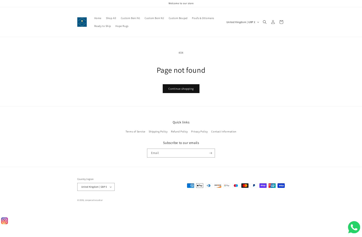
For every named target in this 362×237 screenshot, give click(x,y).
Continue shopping (181, 88)
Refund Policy (179, 131)
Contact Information (223, 131)
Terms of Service (135, 131)
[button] (265, 22)
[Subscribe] (210, 153)
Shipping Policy (158, 131)
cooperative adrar (94, 200)
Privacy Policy (199, 131)
